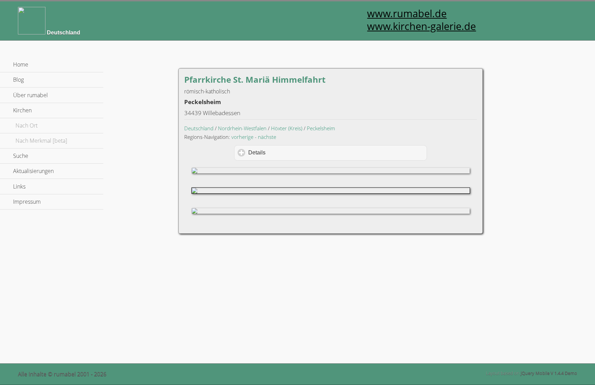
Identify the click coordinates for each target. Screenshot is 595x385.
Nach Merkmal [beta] (41, 140)
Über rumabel (30, 95)
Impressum (27, 201)
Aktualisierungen (33, 171)
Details (286, 152)
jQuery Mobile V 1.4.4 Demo (549, 373)
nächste (267, 136)
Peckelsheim (321, 128)
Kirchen (55, 110)
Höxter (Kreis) (286, 128)
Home (20, 64)
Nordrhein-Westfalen (242, 128)
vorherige (242, 136)
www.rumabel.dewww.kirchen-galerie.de (421, 20)
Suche (20, 156)
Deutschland (198, 128)
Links (19, 186)
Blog (18, 79)
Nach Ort (26, 125)
